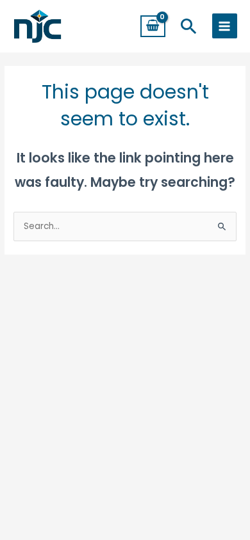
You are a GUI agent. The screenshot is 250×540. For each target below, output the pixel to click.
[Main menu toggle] (224, 25)
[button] (188, 25)
